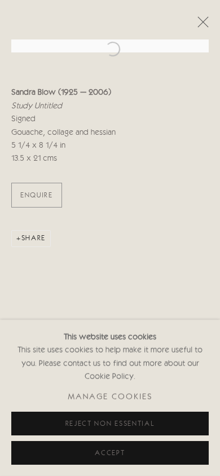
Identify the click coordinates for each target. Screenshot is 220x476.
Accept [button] (110, 453)
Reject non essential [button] (110, 424)
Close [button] (200, 25)
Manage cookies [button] (110, 398)
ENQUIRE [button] (36, 195)
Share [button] (33, 238)
